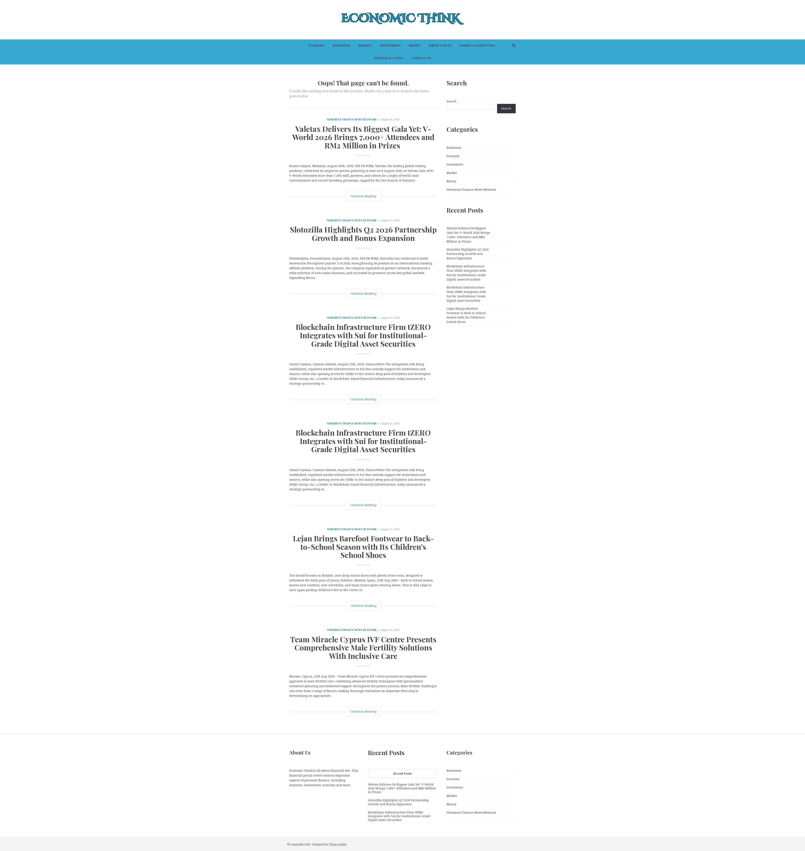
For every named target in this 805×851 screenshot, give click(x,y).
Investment (390, 45)
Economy (317, 45)
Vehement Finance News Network (352, 119)
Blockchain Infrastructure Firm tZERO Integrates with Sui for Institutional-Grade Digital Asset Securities (363, 335)
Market (365, 45)
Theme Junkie (338, 844)
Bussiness (341, 45)
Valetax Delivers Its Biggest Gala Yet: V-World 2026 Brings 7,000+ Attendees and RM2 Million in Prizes (363, 137)
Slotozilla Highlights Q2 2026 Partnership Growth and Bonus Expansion (363, 233)
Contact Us (421, 58)
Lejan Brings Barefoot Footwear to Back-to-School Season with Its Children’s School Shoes (363, 546)
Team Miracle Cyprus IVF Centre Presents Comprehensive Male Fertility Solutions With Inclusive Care (363, 647)
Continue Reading (363, 196)
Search (452, 101)
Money (415, 45)
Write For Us (440, 45)
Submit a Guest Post (477, 45)
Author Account (388, 58)
